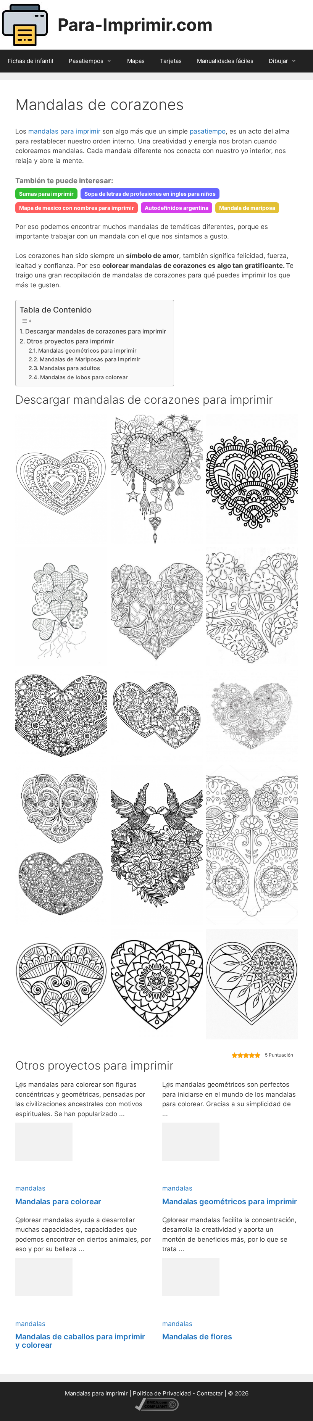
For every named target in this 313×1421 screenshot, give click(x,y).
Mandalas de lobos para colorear (84, 377)
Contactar (210, 1393)
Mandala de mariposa (247, 208)
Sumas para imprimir (46, 193)
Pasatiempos (86, 60)
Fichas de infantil (30, 60)
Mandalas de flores (197, 1336)
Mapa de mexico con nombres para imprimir (76, 208)
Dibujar (278, 60)
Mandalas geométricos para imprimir (87, 350)
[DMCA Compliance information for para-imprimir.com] (157, 1408)
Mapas (136, 60)
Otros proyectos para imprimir (70, 341)
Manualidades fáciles (225, 60)
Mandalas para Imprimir (96, 1393)
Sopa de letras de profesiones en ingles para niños (150, 193)
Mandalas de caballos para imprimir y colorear (80, 1341)
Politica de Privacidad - (165, 1393)
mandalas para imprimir (64, 131)
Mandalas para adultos (70, 368)
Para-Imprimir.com (135, 24)
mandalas (30, 1188)
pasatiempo (208, 131)
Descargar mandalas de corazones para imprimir (95, 331)
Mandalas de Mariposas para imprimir (90, 359)
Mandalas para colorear (58, 1201)
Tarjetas (171, 60)
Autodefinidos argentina (176, 208)
